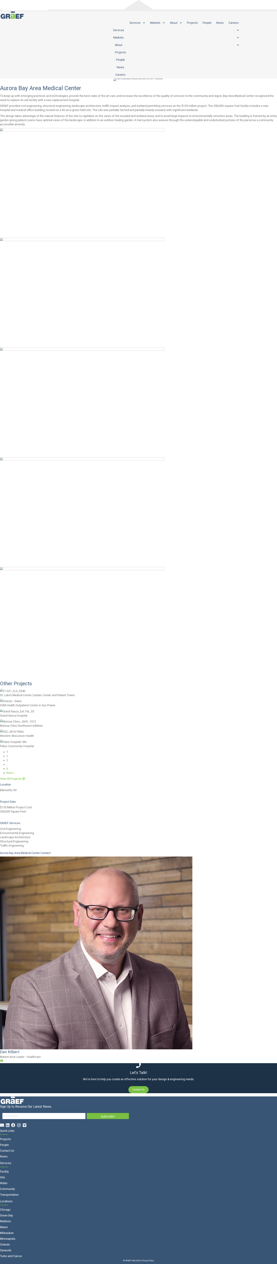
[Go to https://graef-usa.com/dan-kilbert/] (138, 953)
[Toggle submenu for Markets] (164, 23)
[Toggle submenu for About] (181, 23)
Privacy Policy (148, 1261)
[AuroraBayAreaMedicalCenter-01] (82, 621)
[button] (12, 778)
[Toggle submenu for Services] (144, 23)
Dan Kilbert (9, 1052)
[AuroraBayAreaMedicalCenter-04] (82, 292)
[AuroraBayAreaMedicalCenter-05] (82, 402)
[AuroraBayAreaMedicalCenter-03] (82, 512)
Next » (10, 772)
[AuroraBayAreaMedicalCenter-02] (82, 182)
